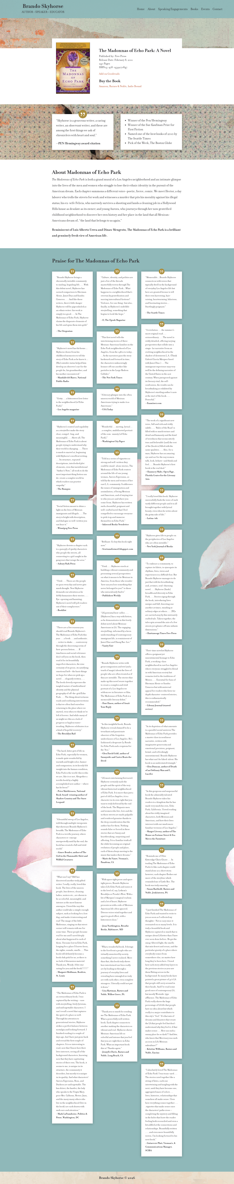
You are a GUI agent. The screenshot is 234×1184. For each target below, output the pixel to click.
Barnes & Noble (117, 86)
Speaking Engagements (173, 9)
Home (141, 9)
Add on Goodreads (109, 73)
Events (205, 9)
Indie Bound (135, 86)
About (151, 9)
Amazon (103, 86)
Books (194, 9)
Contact (217, 9)
